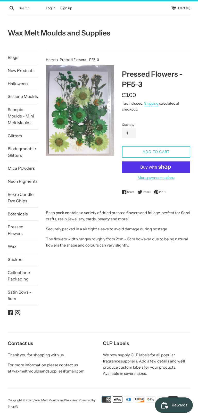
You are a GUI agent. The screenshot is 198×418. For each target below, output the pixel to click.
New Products (21, 70)
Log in (50, 8)
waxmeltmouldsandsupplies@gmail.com (48, 371)
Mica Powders (21, 168)
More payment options (156, 177)
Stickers (15, 259)
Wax (12, 246)
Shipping (151, 103)
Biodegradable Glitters (22, 152)
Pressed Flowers (15, 230)
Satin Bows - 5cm (19, 295)
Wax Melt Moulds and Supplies (59, 33)
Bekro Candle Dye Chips (21, 198)
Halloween (18, 83)
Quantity (128, 124)
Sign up (66, 8)
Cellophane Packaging (19, 276)
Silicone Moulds (23, 96)
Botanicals (18, 213)
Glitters (15, 135)
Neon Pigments (23, 181)
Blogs (13, 57)
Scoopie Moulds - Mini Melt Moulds (21, 116)
